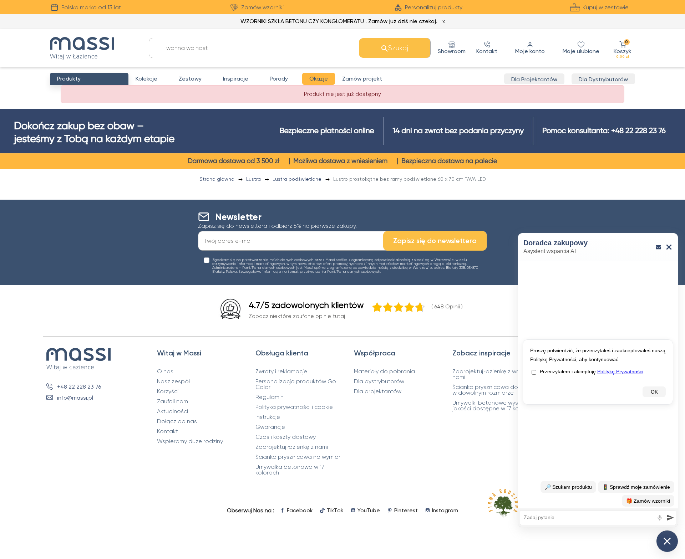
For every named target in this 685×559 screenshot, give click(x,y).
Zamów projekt (362, 78)
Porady (279, 78)
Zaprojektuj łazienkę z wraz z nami (490, 374)
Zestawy (190, 78)
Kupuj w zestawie (606, 7)
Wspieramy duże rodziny (190, 441)
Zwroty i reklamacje (281, 371)
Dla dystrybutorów (379, 381)
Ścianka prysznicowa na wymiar (297, 457)
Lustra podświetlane (298, 179)
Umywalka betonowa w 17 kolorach (289, 470)
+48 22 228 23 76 (79, 386)
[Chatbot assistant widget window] (598, 380)
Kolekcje (146, 78)
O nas (165, 371)
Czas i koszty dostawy (285, 437)
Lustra (254, 179)
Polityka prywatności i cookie (294, 407)
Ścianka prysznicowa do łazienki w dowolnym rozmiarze (495, 390)
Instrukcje (267, 417)
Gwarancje (270, 427)
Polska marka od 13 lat (91, 7)
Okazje (318, 78)
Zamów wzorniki (262, 7)
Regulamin (269, 397)
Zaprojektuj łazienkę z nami (291, 447)
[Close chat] (667, 541)
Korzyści (167, 391)
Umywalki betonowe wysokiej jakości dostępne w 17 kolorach (494, 405)
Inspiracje (235, 78)
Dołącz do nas (177, 421)
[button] (622, 48)
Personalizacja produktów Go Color (295, 384)
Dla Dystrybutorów (603, 79)
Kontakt (167, 431)
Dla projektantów (377, 391)
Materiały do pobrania (384, 371)
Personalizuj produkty (433, 7)
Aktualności (172, 411)
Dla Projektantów (534, 79)
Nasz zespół (173, 381)
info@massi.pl (75, 397)
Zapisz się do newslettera (435, 240)
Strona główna (217, 179)
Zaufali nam (172, 401)
